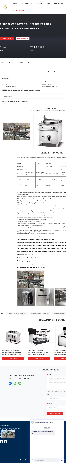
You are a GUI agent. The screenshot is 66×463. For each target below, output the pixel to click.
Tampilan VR (58, 3)
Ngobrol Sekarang (22, 39)
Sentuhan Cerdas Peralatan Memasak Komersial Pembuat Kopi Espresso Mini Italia (12, 352)
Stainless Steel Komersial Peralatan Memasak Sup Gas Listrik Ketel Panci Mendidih (38, 352)
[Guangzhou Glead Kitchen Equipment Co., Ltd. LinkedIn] (5, 441)
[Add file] (32, 460)
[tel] (24, 383)
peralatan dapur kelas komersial (40, 313)
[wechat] (19, 383)
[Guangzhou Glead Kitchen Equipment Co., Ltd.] (5, 6)
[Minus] (62, 422)
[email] (10, 383)
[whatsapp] (14, 383)
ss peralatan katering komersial (17, 313)
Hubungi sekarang (55, 413)
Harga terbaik (7, 39)
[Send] (61, 460)
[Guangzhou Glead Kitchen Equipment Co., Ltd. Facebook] (1, 441)
